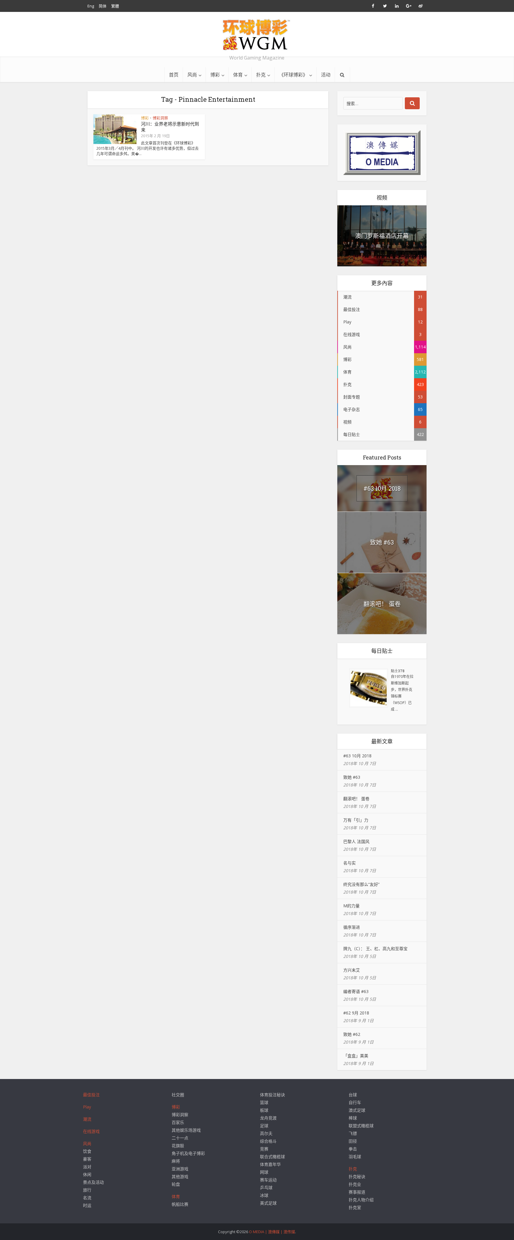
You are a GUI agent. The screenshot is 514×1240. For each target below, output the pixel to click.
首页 (173, 74)
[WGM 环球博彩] (257, 34)
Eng (90, 6)
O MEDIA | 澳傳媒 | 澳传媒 (272, 1231)
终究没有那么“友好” (361, 884)
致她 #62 (351, 1034)
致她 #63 (382, 542)
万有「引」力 (355, 820)
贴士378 (398, 670)
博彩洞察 (160, 118)
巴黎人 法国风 (356, 841)
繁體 (115, 6)
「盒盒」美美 (355, 1055)
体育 (238, 74)
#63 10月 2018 (382, 488)
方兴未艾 (351, 970)
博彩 (215, 74)
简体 (102, 6)
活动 (325, 74)
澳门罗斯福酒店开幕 (382, 236)
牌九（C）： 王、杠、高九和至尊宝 (375, 948)
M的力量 (351, 906)
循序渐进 (351, 927)
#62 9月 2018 (356, 1013)
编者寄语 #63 (356, 991)
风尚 (192, 74)
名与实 (349, 863)
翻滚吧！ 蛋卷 (382, 604)
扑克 (261, 74)
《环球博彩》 (293, 74)
